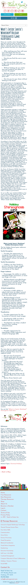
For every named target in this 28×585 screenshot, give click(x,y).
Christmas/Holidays (16, 463)
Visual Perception (6, 540)
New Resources (6, 497)
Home (3, 492)
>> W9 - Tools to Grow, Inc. (10, 517)
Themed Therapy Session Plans (9, 527)
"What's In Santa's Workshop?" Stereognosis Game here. (14, 410)
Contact (3, 510)
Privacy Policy (5, 515)
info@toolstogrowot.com (9, 579)
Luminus (17, 583)
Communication (5, 532)
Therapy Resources (7, 499)
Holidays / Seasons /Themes (9, 561)
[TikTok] (19, 10)
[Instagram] (12, 10)
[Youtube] (22, 10)
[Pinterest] (15, 10)
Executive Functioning (7, 550)
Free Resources (6, 495)
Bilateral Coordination (7, 543)
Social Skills (4, 563)
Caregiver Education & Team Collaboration (13, 558)
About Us (4, 504)
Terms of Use (5, 512)
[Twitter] (8, 10)
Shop (2, 501)
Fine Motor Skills (5, 530)
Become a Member (7, 14)
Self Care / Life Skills (7, 553)
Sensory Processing (6, 537)
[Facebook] (5, 10)
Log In (21, 14)
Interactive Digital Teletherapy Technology (13, 524)
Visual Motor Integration (8, 545)
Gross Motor (4, 535)
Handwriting (4, 548)
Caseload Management (7, 556)
